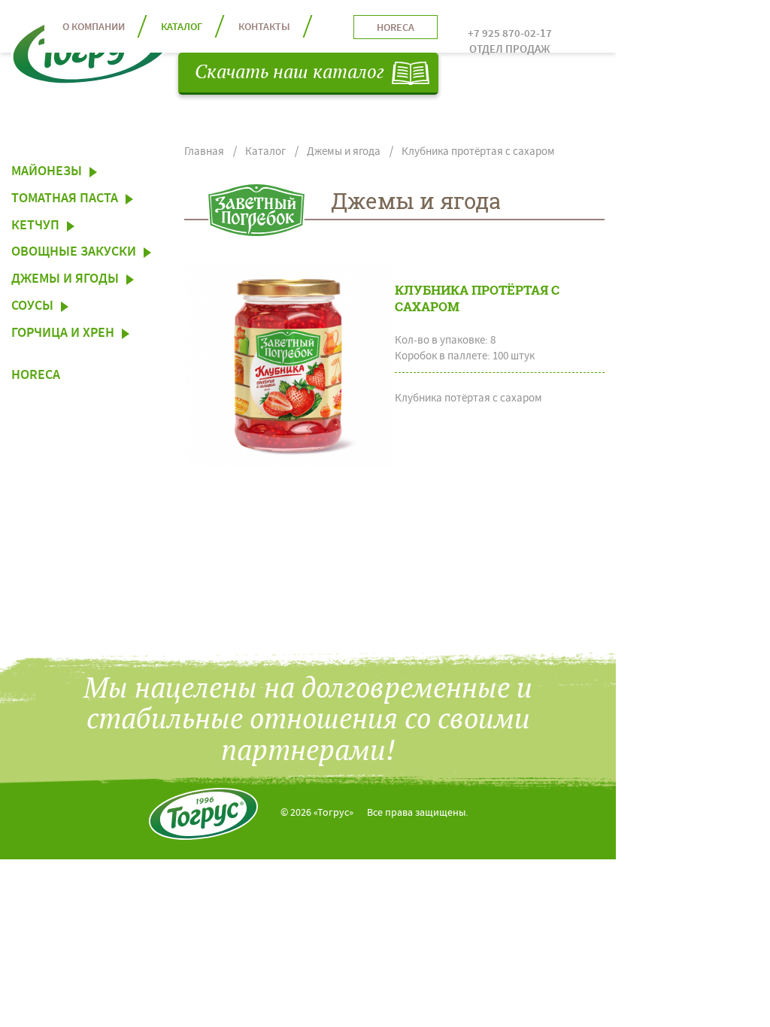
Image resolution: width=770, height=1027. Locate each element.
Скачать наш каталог (289, 72)
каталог (181, 28)
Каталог (265, 152)
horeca (395, 28)
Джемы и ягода (343, 152)
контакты (264, 28)
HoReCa (35, 376)
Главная (204, 152)
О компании (93, 28)
